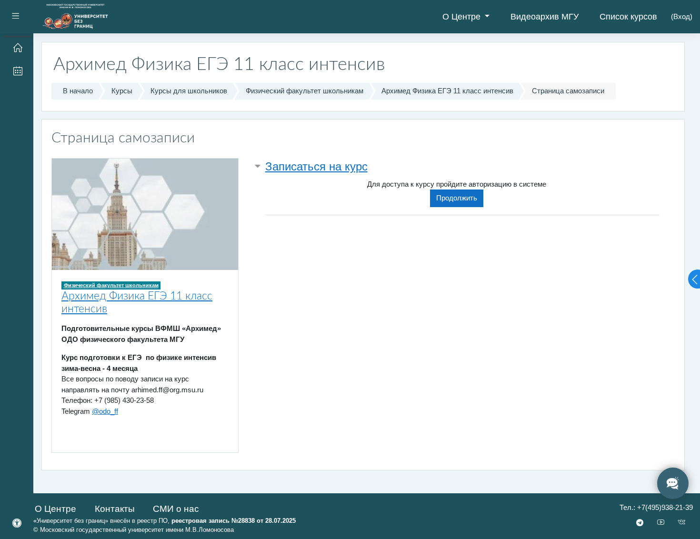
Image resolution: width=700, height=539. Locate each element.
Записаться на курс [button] (316, 166)
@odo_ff (105, 411)
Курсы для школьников (188, 91)
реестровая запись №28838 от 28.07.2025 (233, 520)
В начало (78, 91)
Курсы (121, 91)
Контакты (115, 509)
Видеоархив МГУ (544, 16)
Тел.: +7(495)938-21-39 (656, 507)
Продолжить (456, 198)
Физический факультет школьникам (304, 91)
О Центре (462, 16)
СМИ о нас (176, 509)
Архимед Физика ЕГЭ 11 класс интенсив (447, 91)
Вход (681, 16)
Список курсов (628, 16)
